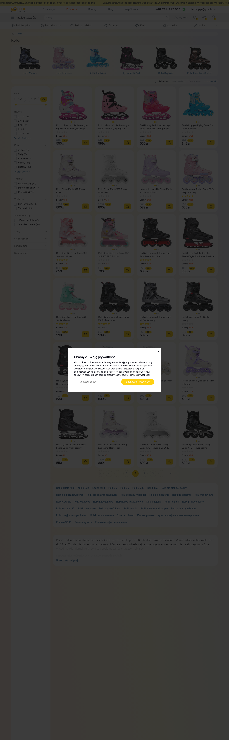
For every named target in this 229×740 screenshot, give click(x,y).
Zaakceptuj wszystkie (138, 381)
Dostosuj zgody (88, 381)
